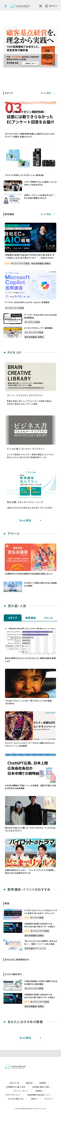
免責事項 (44, 1083)
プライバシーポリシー (22, 1091)
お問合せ (36, 1099)
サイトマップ (48, 1099)
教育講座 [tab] (30, 618)
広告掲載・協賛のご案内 (42, 1087)
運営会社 (31, 1083)
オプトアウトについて (14, 1095)
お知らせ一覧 (15, 1083)
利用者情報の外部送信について (40, 1095)
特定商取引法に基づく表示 (17, 1087)
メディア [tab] (12, 618)
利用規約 (40, 1091)
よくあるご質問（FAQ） (17, 1099)
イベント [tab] (48, 618)
